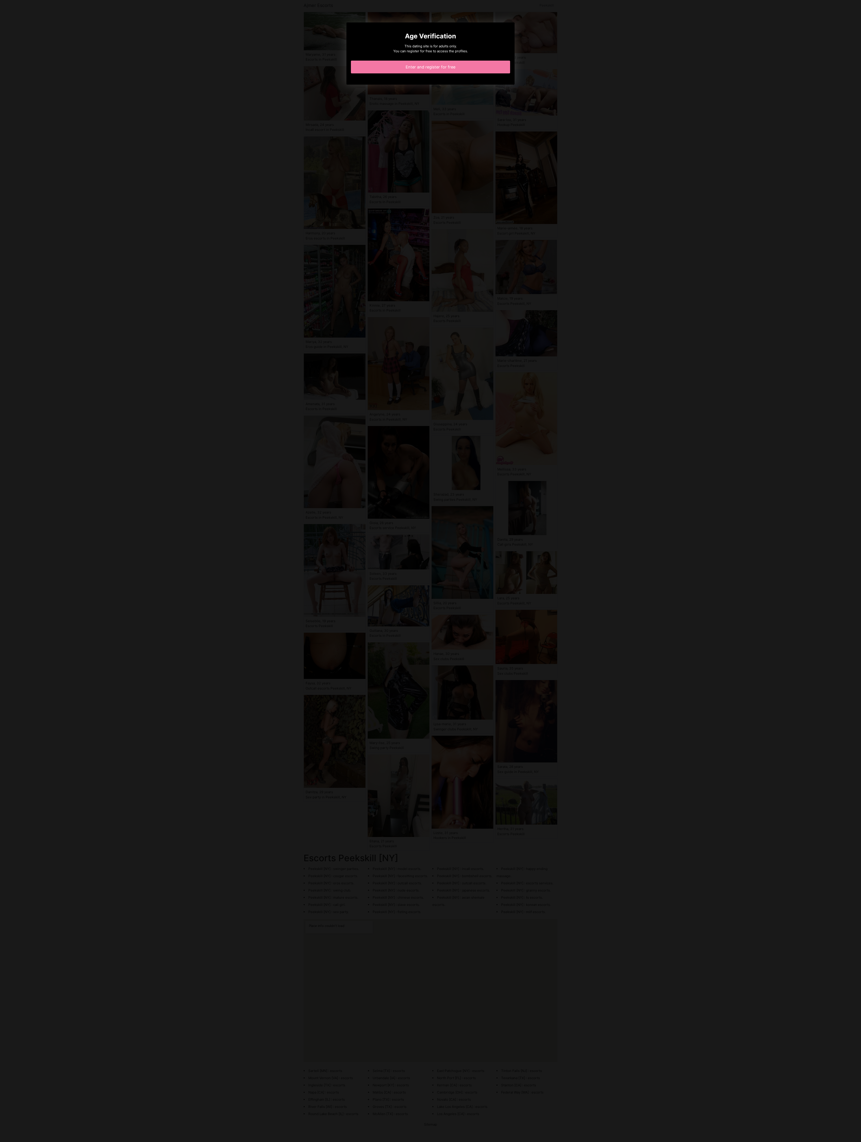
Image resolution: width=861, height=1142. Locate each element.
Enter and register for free (430, 67)
